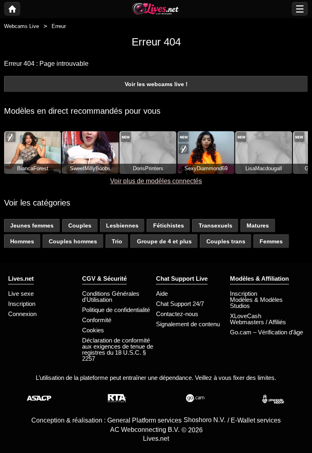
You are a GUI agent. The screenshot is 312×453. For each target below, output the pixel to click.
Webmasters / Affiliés (258, 322)
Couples (79, 225)
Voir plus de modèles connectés (156, 181)
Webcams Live (21, 26)
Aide (162, 293)
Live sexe (21, 293)
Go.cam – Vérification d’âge (266, 332)
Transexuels (215, 225)
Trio (117, 241)
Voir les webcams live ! (156, 84)
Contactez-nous (177, 313)
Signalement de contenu (188, 324)
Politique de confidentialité (116, 309)
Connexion (22, 313)
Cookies (93, 330)
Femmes (271, 241)
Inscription (21, 303)
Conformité (96, 319)
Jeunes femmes (32, 225)
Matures (258, 225)
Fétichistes (168, 225)
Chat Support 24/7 (180, 303)
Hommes (22, 241)
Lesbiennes (122, 225)
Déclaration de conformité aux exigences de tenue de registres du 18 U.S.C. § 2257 (117, 349)
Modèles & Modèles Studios (256, 302)
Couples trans (225, 241)
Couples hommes (73, 241)
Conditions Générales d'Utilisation (110, 296)
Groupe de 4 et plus (164, 241)
